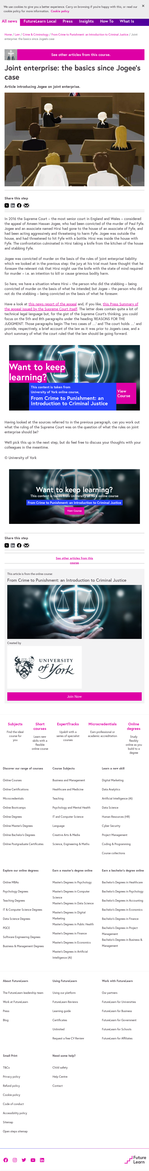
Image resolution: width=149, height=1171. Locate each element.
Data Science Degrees (16, 919)
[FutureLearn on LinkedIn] (42, 1160)
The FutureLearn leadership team (23, 993)
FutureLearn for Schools (116, 1029)
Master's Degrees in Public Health (73, 924)
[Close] (143, 6)
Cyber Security (111, 826)
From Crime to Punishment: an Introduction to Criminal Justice (89, 34)
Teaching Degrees (14, 900)
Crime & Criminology (36, 34)
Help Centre (60, 1076)
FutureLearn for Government (119, 1020)
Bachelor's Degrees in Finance (120, 919)
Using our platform (64, 993)
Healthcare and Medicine (68, 789)
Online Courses (12, 780)
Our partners (109, 993)
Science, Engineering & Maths (71, 844)
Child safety (60, 1067)
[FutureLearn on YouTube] (32, 1160)
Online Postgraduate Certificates (23, 844)
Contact (58, 1086)
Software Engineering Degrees (21, 937)
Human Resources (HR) (116, 816)
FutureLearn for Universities (119, 1002)
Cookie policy (11, 1095)
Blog (6, 1020)
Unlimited (59, 1029)
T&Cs (6, 1067)
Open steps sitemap (15, 1131)
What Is (127, 21)
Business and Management (69, 780)
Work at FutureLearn (15, 1002)
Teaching (58, 798)
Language (59, 826)
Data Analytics (111, 789)
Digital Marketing (113, 780)
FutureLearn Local (40, 21)
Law (17, 34)
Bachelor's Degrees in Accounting (122, 900)
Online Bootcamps (14, 807)
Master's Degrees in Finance (70, 933)
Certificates (60, 1020)
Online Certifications (16, 789)
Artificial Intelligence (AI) (117, 798)
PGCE (6, 928)
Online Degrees (12, 816)
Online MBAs (11, 882)
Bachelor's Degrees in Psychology (122, 891)
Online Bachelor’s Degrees (19, 835)
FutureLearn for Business (117, 1011)
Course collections (113, 853)
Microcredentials (13, 798)
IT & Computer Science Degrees (22, 909)
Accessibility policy (15, 1113)
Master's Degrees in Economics (72, 942)
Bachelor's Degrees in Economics (122, 909)
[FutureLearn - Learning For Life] (135, 1159)
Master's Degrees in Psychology (72, 882)
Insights (86, 21)
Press (68, 21)
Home (8, 34)
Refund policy (11, 1086)
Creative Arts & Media (66, 835)
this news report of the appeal (53, 304)
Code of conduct (13, 1104)
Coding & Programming (116, 844)
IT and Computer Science (68, 816)
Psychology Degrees (15, 891)
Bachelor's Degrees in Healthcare (122, 882)
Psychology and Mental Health (71, 807)
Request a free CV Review (68, 1038)
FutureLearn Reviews (65, 1002)
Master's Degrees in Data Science (73, 903)
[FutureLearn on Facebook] (6, 1160)
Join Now (74, 696)
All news (9, 21)
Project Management (114, 835)
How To (106, 21)
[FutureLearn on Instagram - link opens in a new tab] (14, 1160)
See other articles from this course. (80, 54)
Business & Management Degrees (23, 946)
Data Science (110, 807)
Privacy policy (11, 1076)
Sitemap (8, 1122)
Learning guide (62, 1011)
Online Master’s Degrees (18, 826)
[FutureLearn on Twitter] (23, 1160)
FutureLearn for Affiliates (117, 1038)
